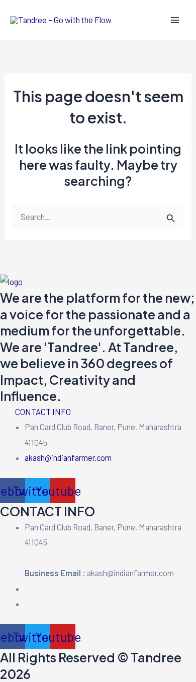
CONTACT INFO (43, 412)
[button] (98, 412)
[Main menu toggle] (174, 20)
